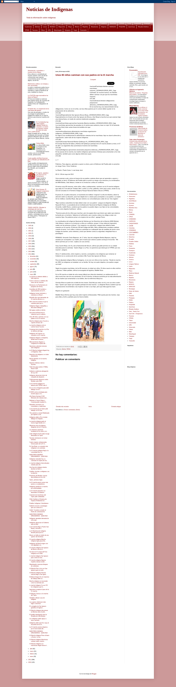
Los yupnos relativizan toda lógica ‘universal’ (37, 602)
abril (31, 648)
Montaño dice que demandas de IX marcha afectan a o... (38, 298)
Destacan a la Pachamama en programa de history (38, 285)
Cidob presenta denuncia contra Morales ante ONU (38, 380)
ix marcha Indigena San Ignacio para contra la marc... (38, 556)
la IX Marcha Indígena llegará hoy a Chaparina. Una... (39, 351)
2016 (30, 243)
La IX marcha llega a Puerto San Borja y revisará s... (39, 527)
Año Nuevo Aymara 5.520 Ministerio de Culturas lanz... (38, 397)
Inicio (90, 406)
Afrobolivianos (29, 23)
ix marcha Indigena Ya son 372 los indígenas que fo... (38, 586)
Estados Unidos (133, 241)
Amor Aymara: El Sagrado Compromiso (42, 190)
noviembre (33, 259)
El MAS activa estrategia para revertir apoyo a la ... (38, 392)
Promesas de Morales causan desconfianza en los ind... (38, 476)
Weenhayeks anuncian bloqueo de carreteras (38, 565)
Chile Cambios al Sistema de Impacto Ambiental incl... (38, 500)
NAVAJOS (112, 27)
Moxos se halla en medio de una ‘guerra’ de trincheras (39, 536)
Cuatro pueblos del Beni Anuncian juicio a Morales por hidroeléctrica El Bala (38, 159)
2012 (30, 254)
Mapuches (61, 27)
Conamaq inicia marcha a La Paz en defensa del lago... (39, 330)
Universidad (132, 322)
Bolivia (64, 349)
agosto (32, 266)
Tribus (43, 30)
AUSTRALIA (132, 201)
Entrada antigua (116, 406)
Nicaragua (132, 289)
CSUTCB (131, 234)
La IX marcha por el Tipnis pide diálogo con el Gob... (38, 409)
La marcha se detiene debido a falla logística (38, 277)
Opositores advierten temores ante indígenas (38, 347)
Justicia (131, 259)
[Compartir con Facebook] (85, 347)
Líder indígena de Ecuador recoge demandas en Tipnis (39, 434)
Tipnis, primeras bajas (35, 480)
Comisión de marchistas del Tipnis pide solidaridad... (37, 495)
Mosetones (94, 27)
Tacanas (35, 30)
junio (31, 272)
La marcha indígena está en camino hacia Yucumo (37, 326)
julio (31, 269)
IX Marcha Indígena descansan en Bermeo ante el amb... (38, 611)
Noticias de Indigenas (49, 9)
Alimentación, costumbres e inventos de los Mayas (36, 71)
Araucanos (40, 23)
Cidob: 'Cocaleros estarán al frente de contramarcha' (37, 510)
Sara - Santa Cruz (134, 311)
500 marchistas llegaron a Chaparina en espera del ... (38, 342)
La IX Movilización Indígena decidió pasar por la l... (37, 531)
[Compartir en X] (83, 347)
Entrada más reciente (62, 406)
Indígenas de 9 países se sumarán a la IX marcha (37, 334)
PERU (131, 300)
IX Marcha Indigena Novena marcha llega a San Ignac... (38, 573)
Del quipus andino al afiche (37, 310)
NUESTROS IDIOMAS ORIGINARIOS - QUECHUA (38, 455)
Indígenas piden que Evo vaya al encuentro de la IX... (39, 623)
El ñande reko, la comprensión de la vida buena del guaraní (38, 109)
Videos (131, 329)
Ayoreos (58, 23)
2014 (30, 249)
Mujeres (103, 27)
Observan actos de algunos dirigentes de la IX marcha (37, 426)
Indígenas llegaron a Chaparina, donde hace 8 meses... (38, 338)
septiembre (33, 264)
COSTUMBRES (102, 23)
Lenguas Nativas (134, 264)
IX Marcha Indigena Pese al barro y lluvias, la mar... (39, 636)
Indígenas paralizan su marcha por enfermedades (38, 487)
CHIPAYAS (77, 23)
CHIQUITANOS (89, 23)
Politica (131, 302)
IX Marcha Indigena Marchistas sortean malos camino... (38, 640)
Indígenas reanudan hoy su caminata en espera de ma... (38, 459)
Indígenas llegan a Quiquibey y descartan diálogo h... (38, 306)
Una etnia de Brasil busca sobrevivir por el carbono (37, 313)
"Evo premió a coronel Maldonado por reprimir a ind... (39, 413)
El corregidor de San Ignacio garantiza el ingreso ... (37, 607)
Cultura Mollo (40, 143)
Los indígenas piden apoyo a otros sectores (37, 619)
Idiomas (37, 27)
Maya (70, 27)
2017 (30, 241)
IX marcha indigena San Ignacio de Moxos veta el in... (38, 548)
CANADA (131, 214)
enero (32, 656)
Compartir (93, 79)
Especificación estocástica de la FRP (142, 73)
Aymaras (49, 23)
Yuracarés (83, 30)
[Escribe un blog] (81, 347)
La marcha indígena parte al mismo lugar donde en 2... (37, 422)
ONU (130, 293)
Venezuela (132, 327)
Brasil (130, 212)
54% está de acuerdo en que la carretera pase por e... (38, 302)
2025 (30, 225)
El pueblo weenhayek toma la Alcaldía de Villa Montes (38, 615)
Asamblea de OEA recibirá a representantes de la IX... (37, 290)
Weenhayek (58, 30)
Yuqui (75, 30)
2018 (30, 238)
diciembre (33, 256)
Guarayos (147, 23)
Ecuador (131, 239)
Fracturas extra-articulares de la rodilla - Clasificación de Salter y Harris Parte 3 (138, 143)
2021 (30, 231)
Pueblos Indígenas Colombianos (38, 503)
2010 (30, 662)
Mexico (77, 27)
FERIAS (121, 23)
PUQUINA (122, 27)
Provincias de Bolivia (136, 126)
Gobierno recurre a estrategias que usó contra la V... (38, 506)
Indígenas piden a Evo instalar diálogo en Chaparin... (38, 418)
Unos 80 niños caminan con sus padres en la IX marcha (85, 75)
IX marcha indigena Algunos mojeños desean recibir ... (37, 561)
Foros (129, 23)
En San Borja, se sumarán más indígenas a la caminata (38, 447)
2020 (30, 233)
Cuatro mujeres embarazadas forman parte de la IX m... (38, 443)
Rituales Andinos (143, 27)
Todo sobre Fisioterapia (136, 139)
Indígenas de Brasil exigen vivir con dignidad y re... (38, 544)
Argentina (132, 198)
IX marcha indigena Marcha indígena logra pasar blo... (37, 540)
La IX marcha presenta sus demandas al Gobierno (37, 491)
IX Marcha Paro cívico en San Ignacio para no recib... (38, 569)
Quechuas (131, 27)
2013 (30, 251)
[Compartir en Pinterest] (86, 347)
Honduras (132, 255)
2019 (30, 236)
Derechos (113, 23)
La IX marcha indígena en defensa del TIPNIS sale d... (38, 384)
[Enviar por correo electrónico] (79, 347)
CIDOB (131, 226)
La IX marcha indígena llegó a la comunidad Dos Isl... (38, 451)
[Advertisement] (87, 49)
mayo (32, 274)
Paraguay (132, 298)
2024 (30, 228)
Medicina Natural (134, 273)
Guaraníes (137, 23)
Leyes (131, 266)
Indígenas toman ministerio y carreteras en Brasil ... (38, 294)
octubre (32, 261)
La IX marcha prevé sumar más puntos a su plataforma (38, 483)
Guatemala (28, 27)
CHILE (131, 216)
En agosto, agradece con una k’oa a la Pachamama (42, 174)
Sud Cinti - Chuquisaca (135, 313)
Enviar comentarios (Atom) (72, 409)
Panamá (131, 295)
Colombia (131, 228)
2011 (30, 659)
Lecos (45, 27)
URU (49, 30)
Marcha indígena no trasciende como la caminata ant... (38, 581)
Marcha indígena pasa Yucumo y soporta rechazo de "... (39, 321)
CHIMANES (67, 23)
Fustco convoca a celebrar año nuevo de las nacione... (38, 281)
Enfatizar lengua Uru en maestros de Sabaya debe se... (39, 577)
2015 (30, 246)
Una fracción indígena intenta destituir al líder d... (38, 468)
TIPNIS (27, 30)
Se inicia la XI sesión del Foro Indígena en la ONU (38, 552)
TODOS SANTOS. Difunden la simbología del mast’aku (37, 208)
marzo (32, 651)
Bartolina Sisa (133, 207)
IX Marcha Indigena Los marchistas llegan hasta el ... (38, 644)
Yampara (67, 30)
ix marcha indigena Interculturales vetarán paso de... (39, 463)
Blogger (94, 674)
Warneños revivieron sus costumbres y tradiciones (37, 405)
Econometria (133, 70)
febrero (32, 654)
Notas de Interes (134, 291)
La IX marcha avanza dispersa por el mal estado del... (38, 627)
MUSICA (52, 27)
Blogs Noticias (134, 105)
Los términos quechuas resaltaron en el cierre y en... (38, 430)
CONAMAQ (132, 230)
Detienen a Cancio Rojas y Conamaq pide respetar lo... (38, 401)
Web (130, 331)
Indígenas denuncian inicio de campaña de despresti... (38, 376)
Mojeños (85, 27)
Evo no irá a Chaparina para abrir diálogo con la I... (39, 388)
